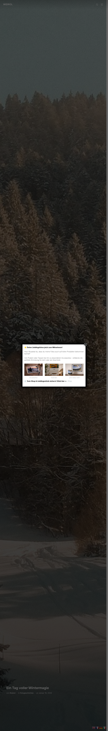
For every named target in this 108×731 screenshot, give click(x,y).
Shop (70, 381)
